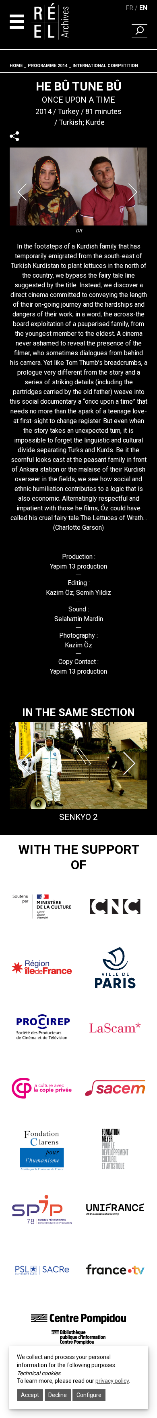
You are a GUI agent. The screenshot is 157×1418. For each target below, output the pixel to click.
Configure (88, 1395)
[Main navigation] (17, 22)
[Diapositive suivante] (133, 192)
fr (129, 8)
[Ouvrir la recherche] (139, 31)
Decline (57, 1395)
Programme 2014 (47, 65)
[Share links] (14, 136)
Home (16, 65)
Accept (30, 1395)
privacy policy (112, 1381)
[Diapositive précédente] (23, 192)
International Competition (105, 65)
